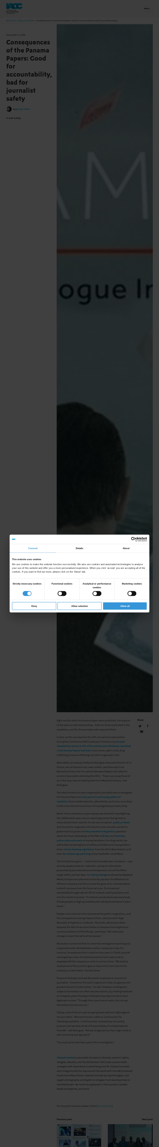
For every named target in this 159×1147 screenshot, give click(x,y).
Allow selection (79, 606)
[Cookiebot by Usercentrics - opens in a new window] (133, 539)
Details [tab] (79, 548)
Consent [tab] (33, 548)
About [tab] (126, 548)
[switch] (62, 593)
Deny (34, 606)
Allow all (125, 606)
